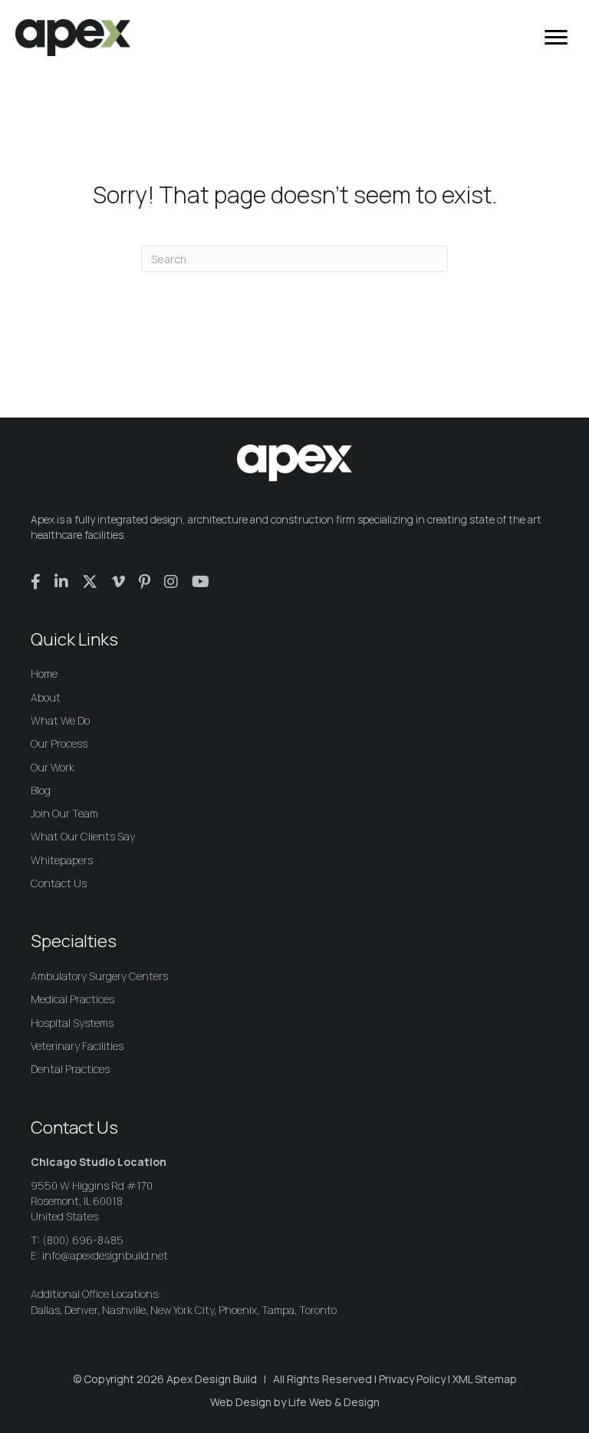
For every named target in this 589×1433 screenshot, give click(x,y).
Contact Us (59, 883)
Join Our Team (64, 813)
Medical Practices (72, 999)
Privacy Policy (412, 1379)
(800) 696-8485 (82, 1240)
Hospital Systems (72, 1022)
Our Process (59, 743)
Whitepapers (62, 860)
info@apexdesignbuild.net (105, 1255)
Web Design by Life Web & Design (295, 1402)
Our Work (52, 767)
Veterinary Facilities (77, 1045)
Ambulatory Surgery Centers (99, 976)
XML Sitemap (484, 1379)
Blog (41, 790)
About (46, 697)
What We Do (60, 720)
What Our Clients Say (83, 836)
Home (44, 673)
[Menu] (556, 38)
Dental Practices (70, 1069)
